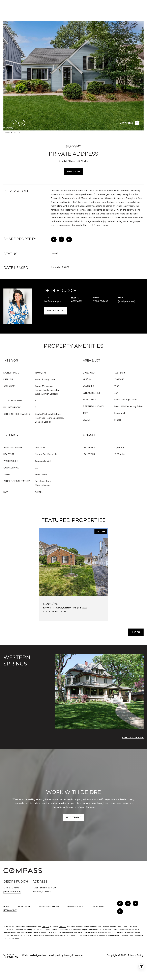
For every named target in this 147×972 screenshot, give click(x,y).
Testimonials (98, 906)
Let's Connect (10, 910)
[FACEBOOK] (120, 903)
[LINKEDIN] (135, 903)
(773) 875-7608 (100, 301)
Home (6, 906)
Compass (45, 926)
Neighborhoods (75, 906)
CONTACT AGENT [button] (55, 310)
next (21, 123)
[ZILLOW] (120, 911)
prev (14, 123)
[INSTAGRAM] (128, 903)
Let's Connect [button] (73, 817)
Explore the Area (134, 737)
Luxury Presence (73, 955)
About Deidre (24, 906)
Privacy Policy (136, 955)
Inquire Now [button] (73, 171)
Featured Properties (49, 906)
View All (136, 632)
